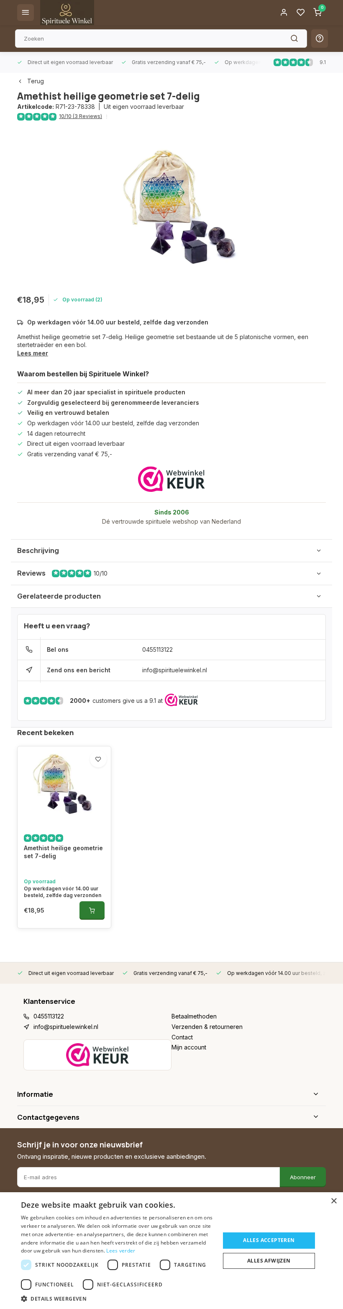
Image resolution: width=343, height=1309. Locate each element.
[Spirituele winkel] (67, 12)
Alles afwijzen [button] (269, 1260)
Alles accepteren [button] (268, 1240)
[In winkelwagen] (92, 910)
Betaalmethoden (194, 1016)
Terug (35, 81)
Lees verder (120, 1250)
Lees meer (32, 353)
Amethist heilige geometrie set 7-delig (63, 852)
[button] (117, 1298)
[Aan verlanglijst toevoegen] (98, 759)
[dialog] (171, 1250)
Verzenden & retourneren (207, 1026)
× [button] (333, 1201)
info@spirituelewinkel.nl (174, 670)
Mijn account (189, 1047)
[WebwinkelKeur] (171, 479)
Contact (182, 1037)
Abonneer (303, 1177)
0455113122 (157, 649)
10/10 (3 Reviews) (80, 116)
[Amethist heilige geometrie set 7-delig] (64, 786)
